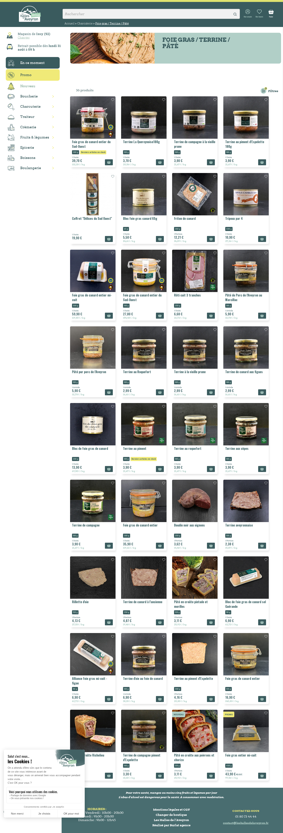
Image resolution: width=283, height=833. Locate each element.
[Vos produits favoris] (259, 13)
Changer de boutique (171, 815)
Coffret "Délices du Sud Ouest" (92, 218)
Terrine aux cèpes (237, 448)
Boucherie (29, 96)
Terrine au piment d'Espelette (193, 678)
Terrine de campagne (86, 525)
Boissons (27, 158)
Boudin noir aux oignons (189, 525)
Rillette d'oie (80, 602)
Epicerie (27, 147)
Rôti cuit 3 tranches (187, 295)
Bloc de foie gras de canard (90, 448)
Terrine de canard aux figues (244, 371)
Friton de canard (185, 218)
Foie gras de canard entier (140, 525)
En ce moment (32, 63)
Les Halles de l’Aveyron (171, 820)
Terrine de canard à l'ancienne (142, 602)
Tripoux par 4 (234, 218)
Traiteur (27, 117)
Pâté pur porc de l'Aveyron (89, 371)
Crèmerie (28, 127)
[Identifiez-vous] (248, 13)
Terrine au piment (134, 448)
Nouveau (27, 86)
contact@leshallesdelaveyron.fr (246, 823)
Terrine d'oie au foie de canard (143, 678)
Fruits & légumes (34, 137)
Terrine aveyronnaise (239, 525)
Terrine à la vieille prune (190, 371)
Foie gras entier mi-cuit (240, 755)
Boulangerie (30, 168)
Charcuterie (30, 106)
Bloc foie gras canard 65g (140, 218)
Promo (26, 75)
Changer (24, 37)
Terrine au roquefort (187, 448)
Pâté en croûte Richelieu (88, 755)
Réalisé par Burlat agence (171, 825)
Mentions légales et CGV (171, 809)
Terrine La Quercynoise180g (141, 141)
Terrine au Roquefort (137, 371)
